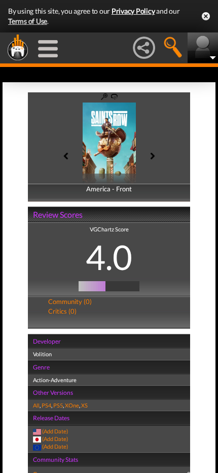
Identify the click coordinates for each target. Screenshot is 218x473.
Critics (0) (62, 311)
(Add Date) (55, 431)
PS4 (46, 405)
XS (84, 405)
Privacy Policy (133, 11)
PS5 (58, 405)
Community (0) (70, 301)
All (36, 405)
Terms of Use (27, 21)
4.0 (109, 256)
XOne (72, 405)
